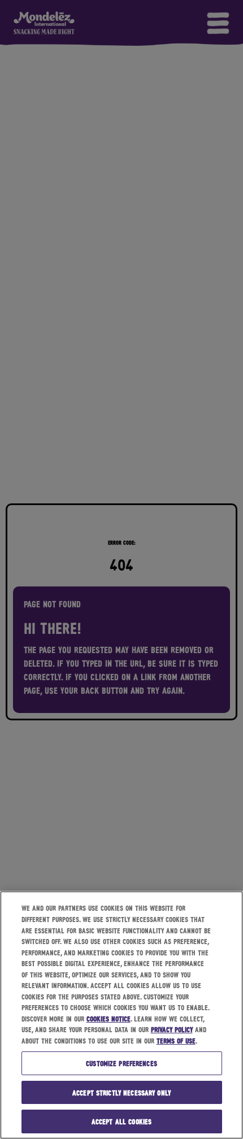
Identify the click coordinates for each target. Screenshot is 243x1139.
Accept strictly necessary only (121, 1092)
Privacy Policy (172, 1029)
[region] (121, 1015)
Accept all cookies (121, 1121)
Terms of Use (176, 1040)
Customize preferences (121, 1063)
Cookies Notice (108, 1018)
